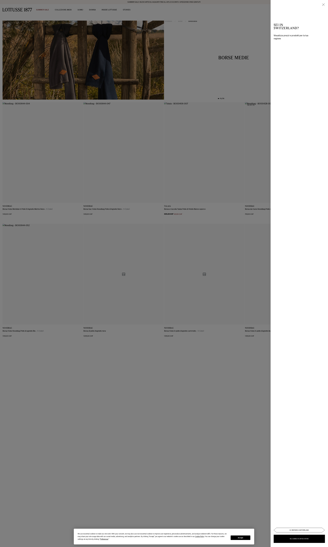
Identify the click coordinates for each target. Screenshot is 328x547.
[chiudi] (323, 4)
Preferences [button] (104, 539)
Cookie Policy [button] (199, 536)
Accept (240, 538)
